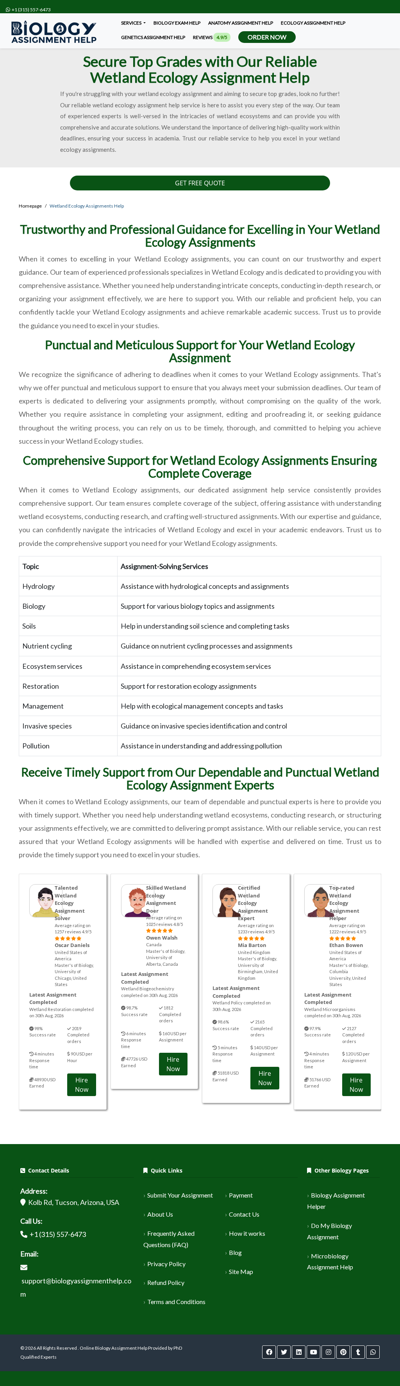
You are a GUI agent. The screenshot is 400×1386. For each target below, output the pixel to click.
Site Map (241, 1271)
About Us (160, 1214)
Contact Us (244, 1214)
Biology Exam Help (177, 23)
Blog (235, 1252)
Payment (241, 1195)
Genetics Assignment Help (153, 37)
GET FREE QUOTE (200, 183)
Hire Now (81, 1085)
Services (131, 23)
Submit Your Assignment (180, 1195)
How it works (247, 1233)
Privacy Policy (166, 1263)
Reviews (210, 37)
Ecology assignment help (313, 23)
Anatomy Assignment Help (240, 23)
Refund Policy (165, 1282)
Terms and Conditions (176, 1301)
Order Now (267, 37)
